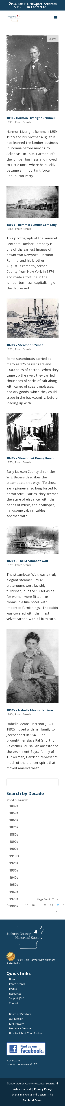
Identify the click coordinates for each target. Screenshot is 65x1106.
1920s (13, 863)
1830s (13, 806)
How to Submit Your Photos (25, 1033)
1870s (13, 827)
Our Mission (16, 1018)
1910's (14, 856)
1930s (13, 870)
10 (26, 905)
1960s (13, 892)
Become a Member (20, 1028)
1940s (13, 877)
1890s (13, 841)
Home (12, 979)
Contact (13, 1003)
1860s (13, 820)
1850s (13, 813)
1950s (13, 884)
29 (51, 905)
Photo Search (17, 800)
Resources (15, 993)
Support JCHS (17, 998)
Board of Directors (20, 1014)
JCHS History (16, 1023)
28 (45, 905)
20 (33, 905)
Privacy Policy (43, 1089)
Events (13, 988)
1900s (13, 848)
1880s (13, 834)
